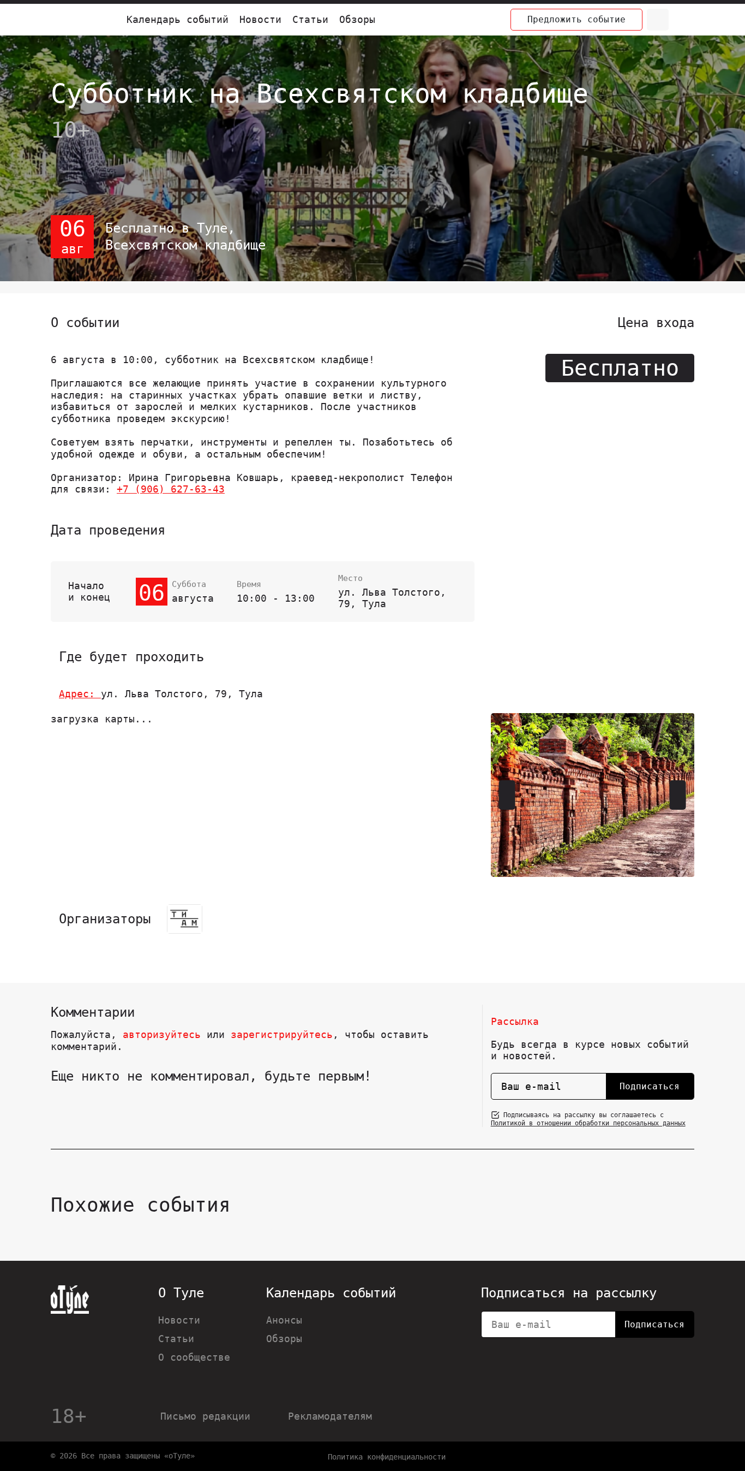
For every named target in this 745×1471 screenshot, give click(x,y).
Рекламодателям (330, 1416)
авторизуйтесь (162, 1034)
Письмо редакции (205, 1416)
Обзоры (357, 19)
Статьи (310, 19)
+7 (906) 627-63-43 (171, 489)
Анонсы (284, 1320)
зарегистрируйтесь (282, 1034)
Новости (260, 19)
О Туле (181, 1293)
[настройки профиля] (683, 20)
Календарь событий (178, 19)
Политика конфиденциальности (387, 1456)
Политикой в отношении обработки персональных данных (588, 1123)
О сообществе (194, 1357)
